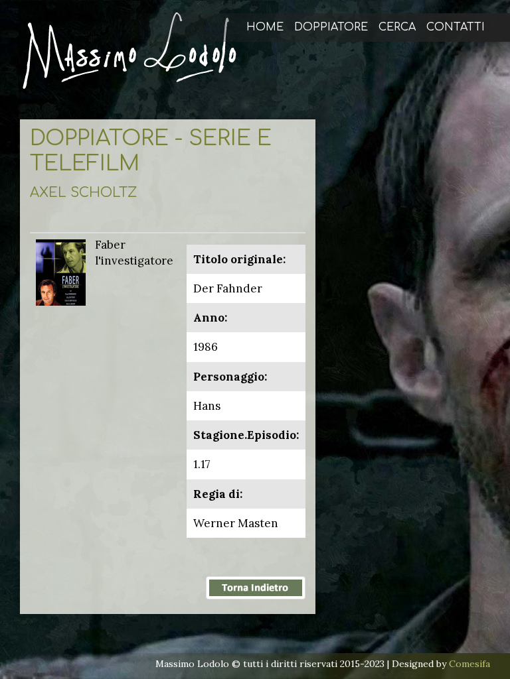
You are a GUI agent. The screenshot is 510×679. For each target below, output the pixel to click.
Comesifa (469, 664)
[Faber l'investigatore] (60, 271)
